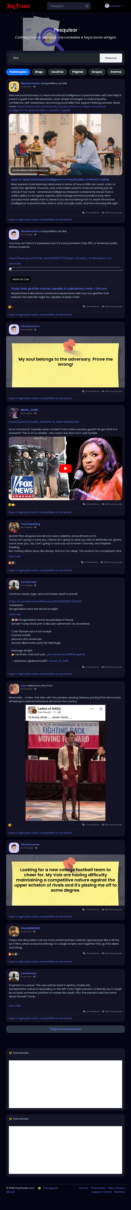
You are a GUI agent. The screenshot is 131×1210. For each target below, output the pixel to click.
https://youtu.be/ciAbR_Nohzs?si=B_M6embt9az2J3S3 (44, 422)
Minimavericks (30, 83)
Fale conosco (116, 1188)
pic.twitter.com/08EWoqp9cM (66, 654)
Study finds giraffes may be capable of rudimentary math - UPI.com (59, 289)
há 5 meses (26, 329)
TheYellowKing (30, 524)
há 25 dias (26, 86)
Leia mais (15, 263)
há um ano (26, 931)
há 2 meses (26, 234)
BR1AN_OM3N (29, 410)
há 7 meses (26, 527)
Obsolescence (30, 231)
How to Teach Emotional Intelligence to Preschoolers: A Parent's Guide (60, 180)
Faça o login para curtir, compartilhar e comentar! (40, 219)
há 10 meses (27, 847)
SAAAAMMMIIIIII (30, 928)
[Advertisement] (65, 1084)
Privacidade (98, 1188)
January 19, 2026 (58, 661)
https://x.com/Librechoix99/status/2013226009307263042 (45, 601)
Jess (24, 685)
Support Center (102, 1192)
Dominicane (29, 582)
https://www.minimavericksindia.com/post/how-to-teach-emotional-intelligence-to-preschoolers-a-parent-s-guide (57, 108)
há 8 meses (26, 688)
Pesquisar (111, 58)
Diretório (119, 1192)
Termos (84, 1188)
